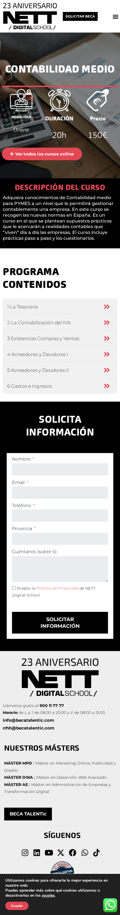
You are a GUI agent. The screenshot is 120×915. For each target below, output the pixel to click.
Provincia (22, 528)
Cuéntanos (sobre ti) (34, 551)
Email (19, 482)
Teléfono (22, 505)
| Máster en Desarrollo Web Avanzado (56, 777)
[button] (115, 16)
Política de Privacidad (57, 588)
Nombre (22, 459)
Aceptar (17, 906)
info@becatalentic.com (28, 720)
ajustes (48, 895)
